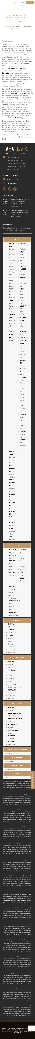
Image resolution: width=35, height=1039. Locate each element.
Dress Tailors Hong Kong (10, 919)
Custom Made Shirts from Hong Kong (10, 945)
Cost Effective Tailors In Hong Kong (14, 1002)
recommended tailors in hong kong (24, 783)
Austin (11, 312)
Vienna (11, 575)
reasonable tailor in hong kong (11, 783)
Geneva (11, 606)
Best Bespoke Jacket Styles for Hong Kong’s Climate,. (20, 201)
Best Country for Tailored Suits (24, 864)
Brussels (23, 584)
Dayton (11, 540)
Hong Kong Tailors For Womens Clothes (14, 847)
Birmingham (12, 684)
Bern (10, 609)
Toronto (10, 632)
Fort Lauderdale (23, 408)
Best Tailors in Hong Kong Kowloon (14, 907)
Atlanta (11, 332)
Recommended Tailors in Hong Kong (21, 821)
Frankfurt (23, 569)
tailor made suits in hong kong (24, 789)
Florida (22, 403)
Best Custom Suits (12, 1019)
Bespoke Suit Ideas (10, 860)
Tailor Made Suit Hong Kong (13, 1005)
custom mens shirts (19, 787)
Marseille (12, 564)
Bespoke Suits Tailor (19, 889)
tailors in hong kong (16, 804)
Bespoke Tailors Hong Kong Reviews (23, 830)
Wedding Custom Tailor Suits (14, 941)
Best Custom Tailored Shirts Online (12, 1013)
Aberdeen (11, 698)
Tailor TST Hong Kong (19, 836)
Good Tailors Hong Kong (18, 1000)
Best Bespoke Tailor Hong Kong (24, 855)
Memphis (12, 323)
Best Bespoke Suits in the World (12, 864)
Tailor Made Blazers (26, 1009)
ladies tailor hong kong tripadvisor (12, 811)
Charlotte (12, 477)
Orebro (11, 592)
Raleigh (11, 474)
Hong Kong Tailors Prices (12, 838)
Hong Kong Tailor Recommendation (21, 885)
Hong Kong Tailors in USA (8, 845)
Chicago (12, 525)
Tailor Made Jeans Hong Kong (11, 883)
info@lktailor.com (12, 183)
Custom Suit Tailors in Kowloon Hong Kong (22, 828)
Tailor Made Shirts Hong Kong (19, 915)
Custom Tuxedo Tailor (7, 943)
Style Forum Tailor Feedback (15, 983)
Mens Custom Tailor (17, 1015)
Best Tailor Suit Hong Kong (8, 832)
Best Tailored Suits (21, 862)
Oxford (10, 667)
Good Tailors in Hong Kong (9, 840)
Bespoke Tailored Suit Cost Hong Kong (10, 966)
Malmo (11, 595)
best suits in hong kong (19, 785)
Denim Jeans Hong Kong (25, 983)
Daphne (22, 337)
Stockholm (12, 589)
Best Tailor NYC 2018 (10, 996)
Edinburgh (11, 695)
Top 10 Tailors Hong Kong (19, 936)
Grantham (11, 678)
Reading (10, 664)
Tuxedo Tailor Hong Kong (25, 941)
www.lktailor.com (19, 135)
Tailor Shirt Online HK (15, 917)
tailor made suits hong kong (22, 806)
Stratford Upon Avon (14, 687)
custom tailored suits (10, 787)
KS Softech (17, 1033)
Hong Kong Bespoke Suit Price (12, 964)
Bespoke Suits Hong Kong (19, 953)
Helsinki (11, 552)
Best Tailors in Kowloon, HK (19, 832)
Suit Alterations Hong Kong (18, 975)
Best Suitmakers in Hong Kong (13, 924)
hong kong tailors (14, 794)
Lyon (11, 569)
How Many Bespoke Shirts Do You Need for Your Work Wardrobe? (19, 213)
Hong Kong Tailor (9, 896)
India (9, 777)
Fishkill (22, 300)
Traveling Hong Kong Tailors (25, 928)
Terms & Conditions (8, 1029)
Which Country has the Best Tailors (10, 866)
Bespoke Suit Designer (8, 858)
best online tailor (27, 787)
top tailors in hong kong (22, 794)
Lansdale (23, 346)
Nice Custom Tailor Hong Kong (24, 868)
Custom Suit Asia (14, 998)
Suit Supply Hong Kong (12, 988)
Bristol (10, 681)
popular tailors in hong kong (9, 813)
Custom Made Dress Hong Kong (14, 849)
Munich (22, 558)
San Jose (12, 260)
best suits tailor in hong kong (19, 798)
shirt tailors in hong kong (15, 808)
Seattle (22, 323)
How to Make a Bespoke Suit (11, 992)
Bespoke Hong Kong (7, 870)
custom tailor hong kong (8, 804)
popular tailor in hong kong (18, 781)
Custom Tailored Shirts (22, 834)
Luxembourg (13, 615)
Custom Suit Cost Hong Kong (24, 964)
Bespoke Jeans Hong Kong (9, 885)
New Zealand (12, 769)
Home (16, 25)
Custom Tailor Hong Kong (11, 977)
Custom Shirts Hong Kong (23, 945)
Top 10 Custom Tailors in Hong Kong (23, 853)
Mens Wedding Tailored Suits (19, 872)
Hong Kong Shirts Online (25, 943)
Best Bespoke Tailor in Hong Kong (10, 911)
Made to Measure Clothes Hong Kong (10, 958)
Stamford (12, 463)
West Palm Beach (22, 391)
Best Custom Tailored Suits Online (21, 1017)
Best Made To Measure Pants (20, 996)
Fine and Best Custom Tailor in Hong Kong (20, 877)
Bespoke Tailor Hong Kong (9, 934)
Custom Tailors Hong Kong (15, 843)
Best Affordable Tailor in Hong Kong (23, 926)
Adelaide (11, 716)
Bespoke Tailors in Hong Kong (13, 949)
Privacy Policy (20, 1029)
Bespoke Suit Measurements (23, 992)
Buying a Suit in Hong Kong (13, 913)
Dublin (11, 558)
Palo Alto (12, 297)
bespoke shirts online (17, 791)
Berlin (22, 572)
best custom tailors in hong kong (10, 806)
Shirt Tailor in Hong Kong (12, 796)
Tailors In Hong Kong (18, 1009)
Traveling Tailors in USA (8, 930)
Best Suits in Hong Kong (16, 823)
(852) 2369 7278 (12, 179)
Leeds (10, 675)
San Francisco (12, 254)
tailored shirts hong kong (8, 791)
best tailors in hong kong (25, 813)
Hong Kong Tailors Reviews (17, 870)
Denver (22, 366)
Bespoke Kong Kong (11, 836)
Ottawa (10, 627)
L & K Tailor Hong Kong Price (24, 909)
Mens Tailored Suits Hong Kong (12, 868)
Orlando (22, 397)
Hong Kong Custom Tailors (20, 840)
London (10, 673)
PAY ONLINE (30, 2)
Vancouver (11, 652)
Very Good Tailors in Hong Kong (13, 892)
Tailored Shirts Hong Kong (25, 1007)
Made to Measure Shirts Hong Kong (10, 951)
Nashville (12, 320)
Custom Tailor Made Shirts (23, 951)
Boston (22, 275)
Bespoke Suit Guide (18, 860)
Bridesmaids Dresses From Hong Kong (17, 938)
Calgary (10, 644)
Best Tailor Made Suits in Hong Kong (19, 875)
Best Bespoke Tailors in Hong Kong (10, 830)
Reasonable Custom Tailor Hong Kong (11, 855)
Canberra (11, 739)
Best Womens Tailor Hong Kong (13, 894)
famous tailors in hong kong (9, 785)
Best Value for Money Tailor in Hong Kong (11, 928)
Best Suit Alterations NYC (19, 994)
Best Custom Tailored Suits (9, 1017)
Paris (10, 566)
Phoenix (22, 374)
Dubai (10, 753)
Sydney (10, 727)
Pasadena (12, 249)
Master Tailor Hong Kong (15, 956)
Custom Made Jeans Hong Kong (24, 883)
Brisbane (11, 733)
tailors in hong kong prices (25, 804)
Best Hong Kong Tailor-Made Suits (24, 838)
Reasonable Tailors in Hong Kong (12, 909)
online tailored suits (24, 791)
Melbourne (11, 744)
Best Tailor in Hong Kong (15, 826)
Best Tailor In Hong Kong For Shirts (12, 1007)
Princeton (23, 257)
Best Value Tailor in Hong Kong (17, 921)
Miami (22, 386)
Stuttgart (23, 566)
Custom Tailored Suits (13, 834)
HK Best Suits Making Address (24, 913)
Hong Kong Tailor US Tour (19, 845)
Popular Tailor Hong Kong (11, 853)
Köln (21, 575)
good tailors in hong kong (14, 802)
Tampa (22, 400)
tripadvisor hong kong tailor (25, 811)
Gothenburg (13, 598)
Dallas (11, 309)
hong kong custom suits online (24, 998)
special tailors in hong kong (19, 815)
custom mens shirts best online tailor (11, 789)
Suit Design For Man (26, 1015)
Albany (22, 303)
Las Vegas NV (22, 425)
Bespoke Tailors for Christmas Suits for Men (12, 990)
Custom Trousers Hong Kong (19, 985)
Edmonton (11, 647)
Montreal (11, 638)
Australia (10, 710)
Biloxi (11, 508)
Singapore (11, 761)
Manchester (11, 670)
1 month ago (14, 206)
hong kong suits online (12, 800)
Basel (11, 603)
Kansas (11, 340)
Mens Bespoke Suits (17, 858)
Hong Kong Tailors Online (20, 919)
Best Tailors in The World (19, 968)
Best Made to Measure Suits (13, 862)
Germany (23, 555)
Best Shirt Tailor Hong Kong (23, 796)
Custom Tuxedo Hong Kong (25, 1013)
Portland (23, 249)
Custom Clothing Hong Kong (17, 904)
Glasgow (11, 693)
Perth (9, 721)
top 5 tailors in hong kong (8, 815)
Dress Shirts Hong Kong (16, 943)
